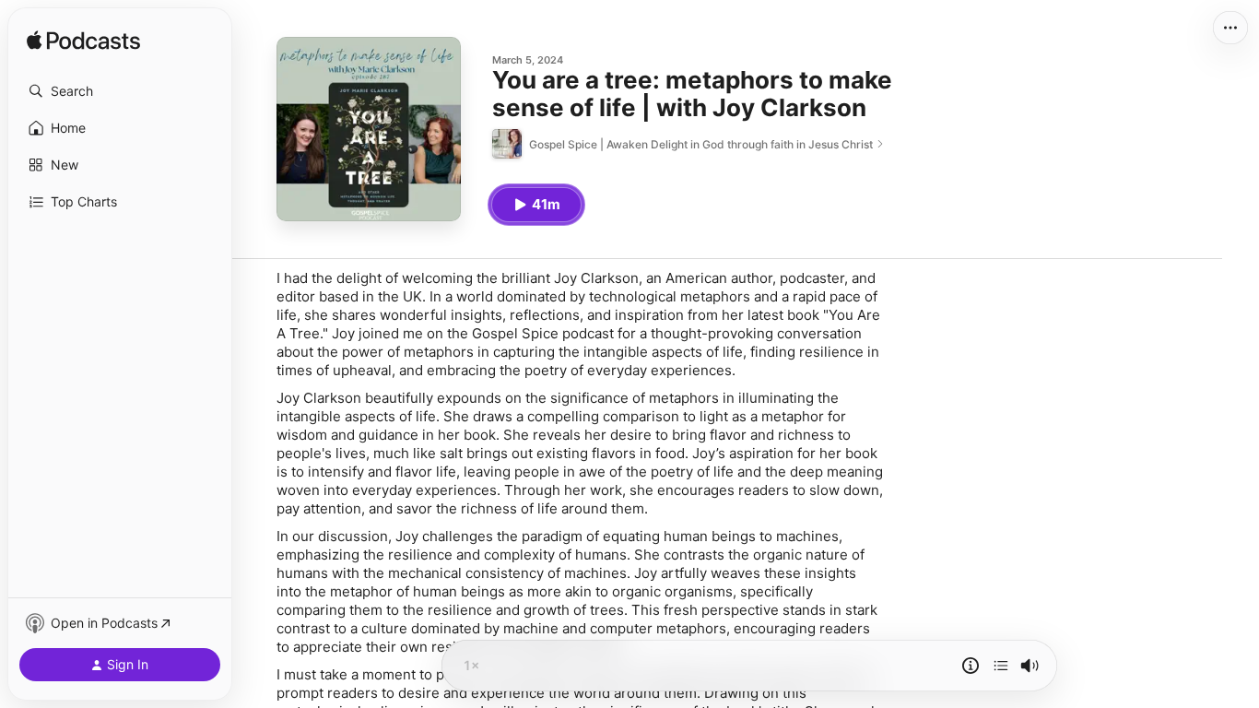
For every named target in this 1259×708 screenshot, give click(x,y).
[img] (83, 41)
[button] (119, 91)
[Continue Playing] (1001, 665)
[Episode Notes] (970, 665)
